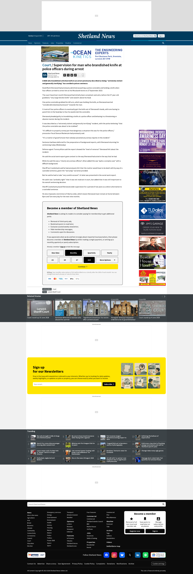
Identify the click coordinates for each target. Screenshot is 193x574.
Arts (28, 520)
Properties (91, 542)
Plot (108, 515)
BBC (88, 524)
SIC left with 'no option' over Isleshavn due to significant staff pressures (116, 459)
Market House (91, 527)
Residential (90, 545)
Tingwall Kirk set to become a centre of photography (117, 444)
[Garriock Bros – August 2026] (152, 278)
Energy (49, 515)
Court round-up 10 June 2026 (38, 317)
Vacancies (90, 536)
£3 (52, 260)
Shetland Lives (72, 546)
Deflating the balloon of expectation (150, 437)
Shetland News (54, 73)
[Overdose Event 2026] (152, 131)
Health (49, 523)
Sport (49, 546)
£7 (77, 260)
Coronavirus (31, 536)
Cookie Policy (89, 564)
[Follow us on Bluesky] (122, 555)
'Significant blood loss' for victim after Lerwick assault (95, 318)
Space (49, 543)
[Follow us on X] (130, 555)
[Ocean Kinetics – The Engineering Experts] (82, 54)
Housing (49, 528)
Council (29, 538)
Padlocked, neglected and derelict (46, 459)
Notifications (122, 564)
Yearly (109, 253)
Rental (89, 547)
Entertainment (52, 517)
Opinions (70, 521)
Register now (135, 531)
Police (49, 535)
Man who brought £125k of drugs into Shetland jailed (48, 437)
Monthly (73, 253)
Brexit (29, 523)
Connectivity (31, 533)
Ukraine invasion (72, 515)
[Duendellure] (152, 161)
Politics (49, 538)
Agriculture (31, 518)
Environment (51, 520)
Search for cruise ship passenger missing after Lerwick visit (48, 444)
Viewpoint (70, 529)
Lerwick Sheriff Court (54, 292)
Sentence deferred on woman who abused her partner (68, 318)
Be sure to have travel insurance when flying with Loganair (83, 437)
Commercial (91, 516)
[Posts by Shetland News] (44, 75)
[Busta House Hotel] (152, 261)
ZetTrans (90, 529)
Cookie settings (159, 564)
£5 (65, 260)
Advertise (41, 564)
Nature (49, 533)
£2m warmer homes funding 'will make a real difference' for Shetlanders (83, 452)
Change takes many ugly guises (153, 451)
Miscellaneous (111, 517)
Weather (70, 517)
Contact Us (31, 564)
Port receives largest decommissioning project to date (116, 437)
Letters (69, 524)
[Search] (163, 43)
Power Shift (51, 540)
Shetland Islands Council (95, 521)
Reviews (70, 527)
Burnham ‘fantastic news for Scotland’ (117, 451)
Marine (49, 530)
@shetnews (52, 75)
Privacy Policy (77, 564)
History (49, 525)
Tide (108, 527)
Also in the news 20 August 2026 (83, 458)
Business (30, 525)
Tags (108, 533)
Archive (109, 530)
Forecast (110, 524)
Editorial (69, 532)
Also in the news (32, 515)
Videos (109, 542)
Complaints (100, 564)
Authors (109, 536)
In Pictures (70, 538)
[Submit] (163, 504)
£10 (89, 260)
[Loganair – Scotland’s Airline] (152, 244)
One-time (55, 253)
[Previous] (162, 296)
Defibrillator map (113, 546)
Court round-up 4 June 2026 (149, 317)
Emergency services (54, 512)
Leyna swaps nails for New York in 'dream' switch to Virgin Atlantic (47, 452)
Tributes (69, 541)
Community (31, 531)
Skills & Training (92, 538)
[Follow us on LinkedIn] (138, 555)
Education (30, 543)
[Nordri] (152, 177)
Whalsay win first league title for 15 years (83, 444)
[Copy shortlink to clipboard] (75, 75)
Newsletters (111, 538)
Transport (70, 512)
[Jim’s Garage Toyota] (152, 228)
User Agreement (64, 564)
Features (70, 535)
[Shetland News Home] (96, 40)
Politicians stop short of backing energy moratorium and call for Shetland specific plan (153, 445)
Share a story (51, 564)
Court (46, 65)
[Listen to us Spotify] (145, 555)
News (29, 512)
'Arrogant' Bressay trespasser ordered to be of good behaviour (123, 318)
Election (30, 546)
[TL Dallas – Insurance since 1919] (152, 211)
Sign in (161, 36)
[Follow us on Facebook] (106, 555)
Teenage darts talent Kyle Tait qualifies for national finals (152, 459)
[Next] (165, 296)
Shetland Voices (72, 543)
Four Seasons (91, 512)
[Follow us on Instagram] (114, 555)
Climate (29, 528)
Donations (111, 564)
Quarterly (91, 253)
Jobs (89, 533)
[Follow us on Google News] (158, 555)
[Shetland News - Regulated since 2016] (36, 555)
